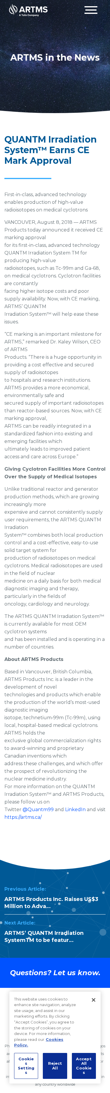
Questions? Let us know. (55, 972)
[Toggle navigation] (91, 10)
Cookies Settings (26, 1065)
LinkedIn (75, 809)
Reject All (55, 1065)
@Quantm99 (38, 809)
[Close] (93, 999)
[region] (55, 1038)
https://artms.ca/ (23, 817)
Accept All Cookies (84, 1065)
